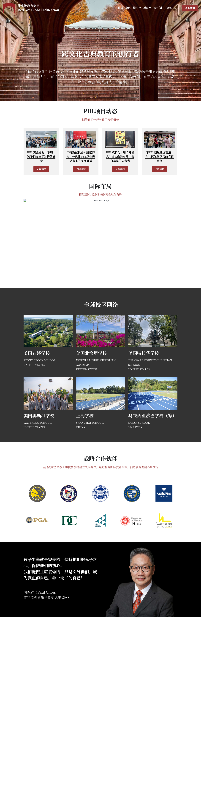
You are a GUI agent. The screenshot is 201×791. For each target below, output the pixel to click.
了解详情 (41, 169)
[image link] (9, 7)
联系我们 (190, 8)
